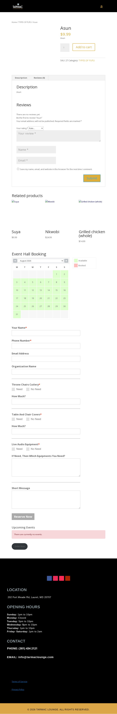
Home (14, 22)
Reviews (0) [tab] (39, 77)
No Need (36, 389)
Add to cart (84, 47)
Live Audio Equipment (26, 444)
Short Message (21, 488)
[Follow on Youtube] (67, 578)
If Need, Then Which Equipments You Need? (38, 456)
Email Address (20, 353)
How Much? (19, 396)
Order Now (20, 546)
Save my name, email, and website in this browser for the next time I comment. (56, 169)
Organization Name (24, 366)
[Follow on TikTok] (61, 578)
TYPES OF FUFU (25, 22)
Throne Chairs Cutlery (26, 384)
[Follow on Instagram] (55, 578)
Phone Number (21, 340)
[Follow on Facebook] (49, 578)
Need (19, 389)
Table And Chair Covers (27, 414)
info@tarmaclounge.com (34, 657)
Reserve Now (23, 516)
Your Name (19, 327)
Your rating (22, 128)
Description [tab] (21, 77)
